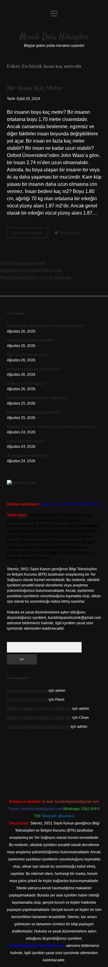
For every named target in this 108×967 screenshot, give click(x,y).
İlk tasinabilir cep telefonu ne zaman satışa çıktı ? (46, 326)
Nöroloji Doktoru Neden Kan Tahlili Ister (39, 708)
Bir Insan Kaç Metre (34, 88)
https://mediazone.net (22, 263)
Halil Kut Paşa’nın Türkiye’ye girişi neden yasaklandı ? (51, 427)
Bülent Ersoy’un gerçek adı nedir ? (35, 412)
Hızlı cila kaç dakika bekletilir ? (32, 340)
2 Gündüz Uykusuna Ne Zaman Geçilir (38, 726)
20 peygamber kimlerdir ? (28, 455)
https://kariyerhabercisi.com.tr (31, 270)
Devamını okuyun (30, 234)
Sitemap (62, 277)
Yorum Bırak (70, 233)
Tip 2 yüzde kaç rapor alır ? (29, 355)
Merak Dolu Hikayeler (54, 37)
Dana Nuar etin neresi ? (26, 441)
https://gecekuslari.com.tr (26, 277)
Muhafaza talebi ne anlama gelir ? (34, 369)
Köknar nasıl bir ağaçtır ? (27, 383)
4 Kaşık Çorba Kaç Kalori (27, 690)
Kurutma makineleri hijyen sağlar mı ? (37, 398)
